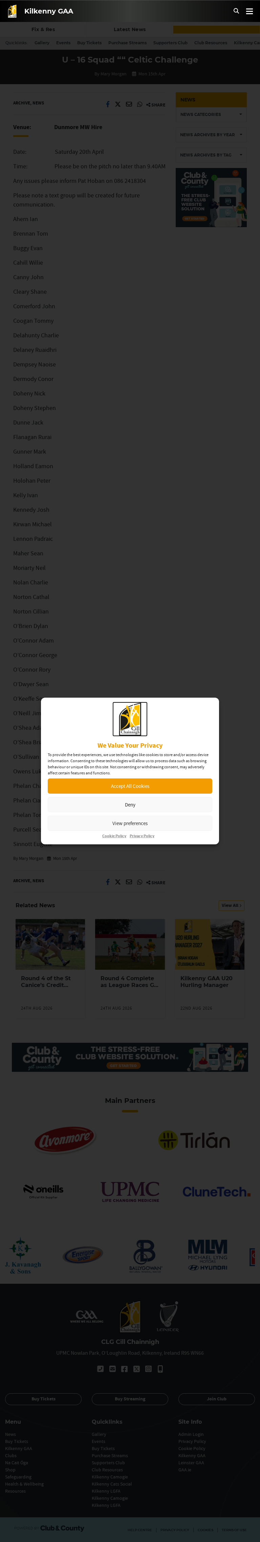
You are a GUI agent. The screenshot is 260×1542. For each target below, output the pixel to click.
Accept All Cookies (130, 786)
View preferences (130, 823)
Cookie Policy (114, 836)
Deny (130, 804)
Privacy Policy (142, 836)
